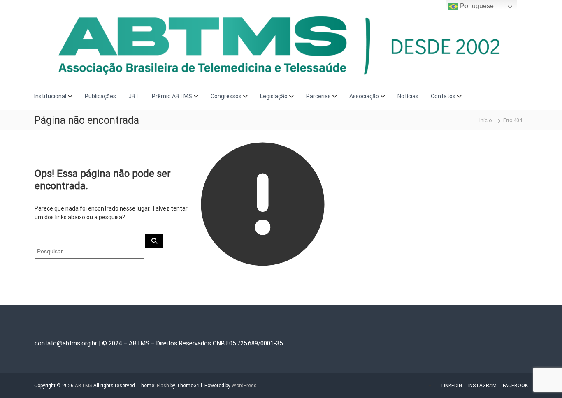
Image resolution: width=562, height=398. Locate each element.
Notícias (407, 96)
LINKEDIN (451, 386)
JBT (133, 96)
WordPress (244, 386)
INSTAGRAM (482, 386)
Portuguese (476, 5)
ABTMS (83, 386)
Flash (163, 386)
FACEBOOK (515, 386)
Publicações (100, 96)
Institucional (50, 96)
